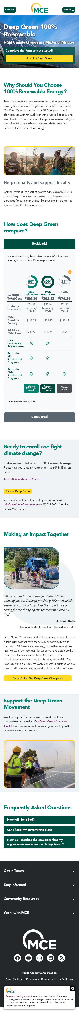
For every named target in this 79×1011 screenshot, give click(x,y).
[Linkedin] (50, 958)
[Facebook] (17, 958)
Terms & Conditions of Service (22, 479)
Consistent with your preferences (23, 996)
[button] (72, 988)
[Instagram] (39, 958)
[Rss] (61, 958)
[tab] (39, 244)
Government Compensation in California (49, 979)
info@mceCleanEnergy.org (20, 504)
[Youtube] (28, 958)
